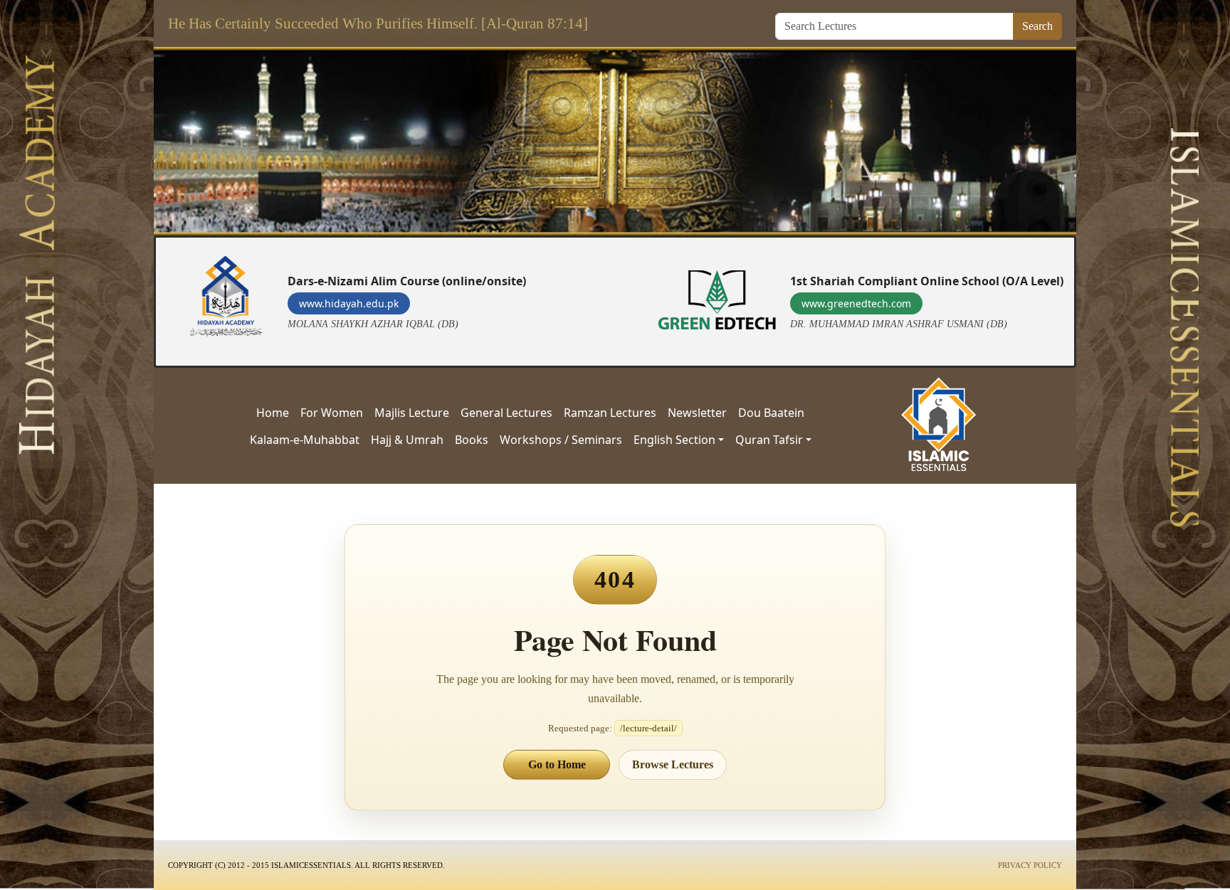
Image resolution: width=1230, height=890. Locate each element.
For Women (331, 412)
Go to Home (557, 764)
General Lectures (506, 412)
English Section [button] (674, 439)
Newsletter (697, 412)
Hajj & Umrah (407, 439)
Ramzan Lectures (610, 412)
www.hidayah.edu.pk (349, 303)
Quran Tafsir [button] (769, 439)
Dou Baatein (771, 412)
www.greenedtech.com (856, 303)
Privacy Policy (1030, 865)
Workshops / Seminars (561, 439)
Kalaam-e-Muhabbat (304, 439)
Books (471, 439)
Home (272, 412)
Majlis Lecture (411, 412)
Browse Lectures (672, 764)
